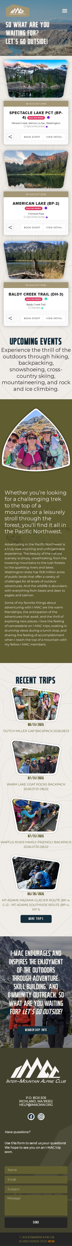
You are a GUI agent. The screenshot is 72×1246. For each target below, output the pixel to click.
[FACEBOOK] (31, 1116)
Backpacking (36, 126)
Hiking (36, 307)
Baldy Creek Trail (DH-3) (36, 294)
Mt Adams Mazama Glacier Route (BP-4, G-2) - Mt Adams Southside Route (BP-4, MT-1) (36, 904)
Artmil (51, 1241)
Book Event (32, 137)
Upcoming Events (36, 342)
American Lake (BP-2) (36, 203)
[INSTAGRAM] (41, 1116)
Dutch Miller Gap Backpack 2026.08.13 (36, 731)
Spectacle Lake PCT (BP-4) (36, 115)
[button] (65, 11)
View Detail (54, 137)
